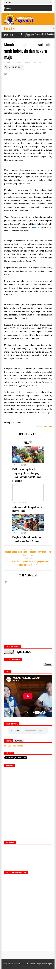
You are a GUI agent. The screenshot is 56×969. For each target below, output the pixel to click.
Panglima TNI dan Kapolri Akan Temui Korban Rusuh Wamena (26, 539)
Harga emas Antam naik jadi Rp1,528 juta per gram (22, 35)
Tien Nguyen (48, 964)
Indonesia (17, 62)
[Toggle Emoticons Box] (5, 581)
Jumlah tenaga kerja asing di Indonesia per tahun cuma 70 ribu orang (28, 553)
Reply (8, 62)
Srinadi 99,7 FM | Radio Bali (24, 964)
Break (8, 35)
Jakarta (35, 227)
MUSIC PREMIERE (13, 746)
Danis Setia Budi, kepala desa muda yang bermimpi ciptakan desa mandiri (28, 563)
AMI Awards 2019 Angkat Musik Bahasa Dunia (27, 509)
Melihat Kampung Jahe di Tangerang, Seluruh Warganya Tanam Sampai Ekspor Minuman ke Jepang (26, 474)
